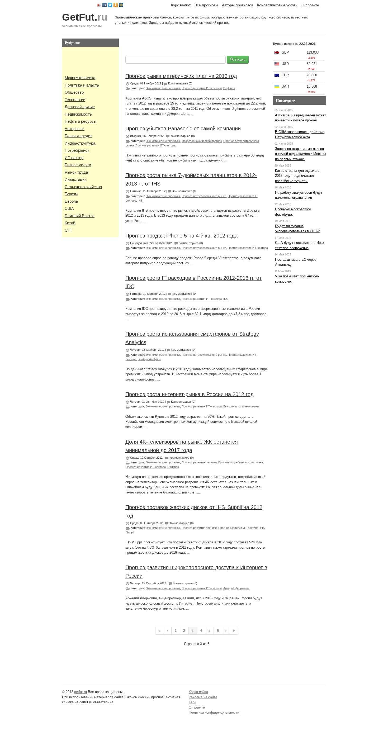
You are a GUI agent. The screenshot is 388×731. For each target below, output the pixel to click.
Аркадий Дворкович (236, 588)
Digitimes (229, 88)
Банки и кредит (78, 136)
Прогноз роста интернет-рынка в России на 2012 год (189, 394)
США (69, 208)
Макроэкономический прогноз (202, 141)
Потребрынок (77, 150)
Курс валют (181, 5)
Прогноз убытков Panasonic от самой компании (183, 128)
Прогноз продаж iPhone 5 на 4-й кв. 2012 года (181, 236)
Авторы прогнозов (237, 5)
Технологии (75, 99)
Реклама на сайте (203, 697)
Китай (70, 223)
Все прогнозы (206, 5)
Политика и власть (82, 85)
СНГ (69, 230)
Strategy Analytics (149, 359)
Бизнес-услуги (78, 165)
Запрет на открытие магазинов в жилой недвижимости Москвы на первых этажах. (300, 154)
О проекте (310, 5)
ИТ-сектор (74, 157)
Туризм (71, 194)
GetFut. (84, 17)
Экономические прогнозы (163, 88)
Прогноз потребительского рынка (204, 196)
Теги (192, 702)
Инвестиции (76, 179)
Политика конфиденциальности (214, 712)
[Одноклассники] (116, 5)
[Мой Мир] (121, 5)
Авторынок (74, 128)
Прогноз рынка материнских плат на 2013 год (181, 76)
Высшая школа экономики (241, 406)
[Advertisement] (80, 61)
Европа (71, 201)
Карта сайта (198, 692)
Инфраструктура (80, 143)
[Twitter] (110, 5)
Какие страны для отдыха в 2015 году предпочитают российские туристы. (297, 176)
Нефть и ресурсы (81, 121)
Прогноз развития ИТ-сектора (202, 88)
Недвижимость (78, 114)
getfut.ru (80, 692)
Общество (74, 92)
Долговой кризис (80, 107)
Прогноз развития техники (199, 462)
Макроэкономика (80, 77)
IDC (225, 298)
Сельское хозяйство (83, 186)
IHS (140, 200)
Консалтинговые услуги (277, 5)
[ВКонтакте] (104, 5)
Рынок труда (76, 172)
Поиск (239, 59)
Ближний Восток (79, 215)
